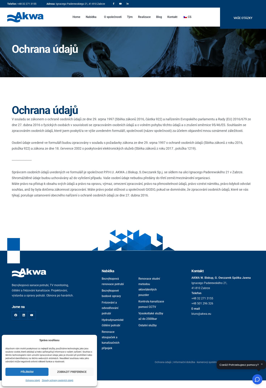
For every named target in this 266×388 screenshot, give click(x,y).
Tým (130, 17)
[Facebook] (16, 315)
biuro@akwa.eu (201, 313)
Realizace (144, 17)
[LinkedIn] (24, 315)
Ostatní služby (147, 325)
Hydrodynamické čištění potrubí (113, 322)
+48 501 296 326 (202, 303)
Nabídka (91, 17)
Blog (159, 17)
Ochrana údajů (33, 380)
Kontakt (172, 17)
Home (76, 17)
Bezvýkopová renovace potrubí (113, 281)
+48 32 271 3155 (26, 3)
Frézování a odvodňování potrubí (110, 308)
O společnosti (113, 17)
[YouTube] (32, 315)
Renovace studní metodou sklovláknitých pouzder (149, 287)
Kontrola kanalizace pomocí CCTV (151, 304)
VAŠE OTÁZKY (243, 18)
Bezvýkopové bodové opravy (111, 293)
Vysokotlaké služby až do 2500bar (150, 316)
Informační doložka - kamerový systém (195, 362)
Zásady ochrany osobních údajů (57, 380)
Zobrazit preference (71, 372)
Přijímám (27, 372)
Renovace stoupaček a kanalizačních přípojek (110, 340)
